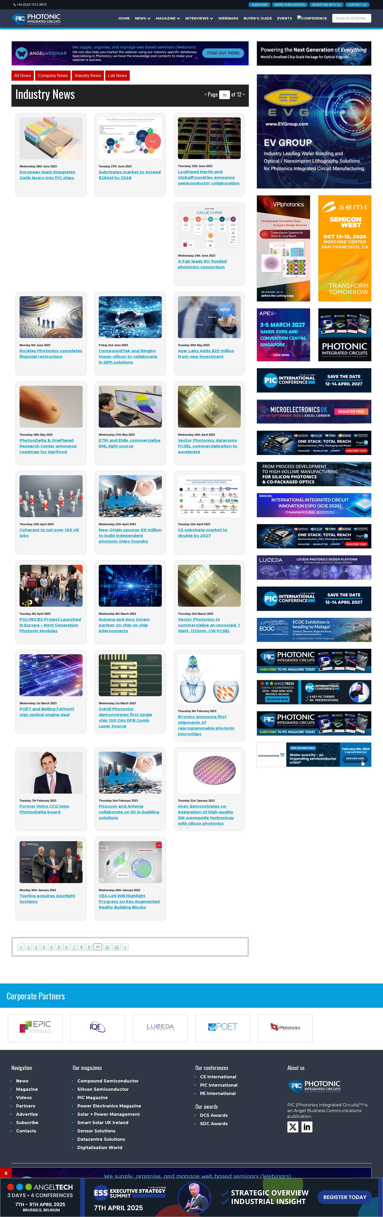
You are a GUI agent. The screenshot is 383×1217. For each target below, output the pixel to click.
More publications (290, 4)
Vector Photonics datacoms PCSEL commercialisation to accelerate (207, 446)
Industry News (88, 75)
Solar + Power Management (108, 1114)
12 (117, 947)
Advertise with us (326, 4)
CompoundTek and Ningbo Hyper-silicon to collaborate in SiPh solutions (128, 356)
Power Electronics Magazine (109, 1106)
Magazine (166, 18)
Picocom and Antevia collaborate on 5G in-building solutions (129, 812)
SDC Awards (214, 1123)
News (141, 18)
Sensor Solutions (96, 1131)
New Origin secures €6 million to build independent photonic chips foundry (130, 535)
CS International (218, 1076)
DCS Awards (214, 1115)
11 (107, 947)
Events (284, 18)
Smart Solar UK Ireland (102, 1122)
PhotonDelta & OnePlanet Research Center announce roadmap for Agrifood (48, 446)
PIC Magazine (92, 1097)
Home (124, 18)
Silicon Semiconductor (103, 1089)
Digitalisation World (99, 1147)
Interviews (197, 18)
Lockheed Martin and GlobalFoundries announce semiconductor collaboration (208, 177)
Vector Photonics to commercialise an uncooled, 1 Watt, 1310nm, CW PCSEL (209, 625)
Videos (24, 1097)
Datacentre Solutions (101, 1139)
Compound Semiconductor (108, 1081)
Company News (53, 75)
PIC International (219, 1085)
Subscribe (259, 4)
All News (22, 75)
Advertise (27, 1114)
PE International (218, 1093)
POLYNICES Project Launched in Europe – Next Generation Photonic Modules (50, 625)
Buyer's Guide (258, 18)
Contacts (26, 1131)
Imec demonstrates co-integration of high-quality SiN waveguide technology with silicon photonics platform (206, 818)
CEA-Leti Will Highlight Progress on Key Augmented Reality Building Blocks (129, 901)
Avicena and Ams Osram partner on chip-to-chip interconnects (124, 625)
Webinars (228, 18)
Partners (25, 1106)
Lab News (117, 75)
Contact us (357, 4)
